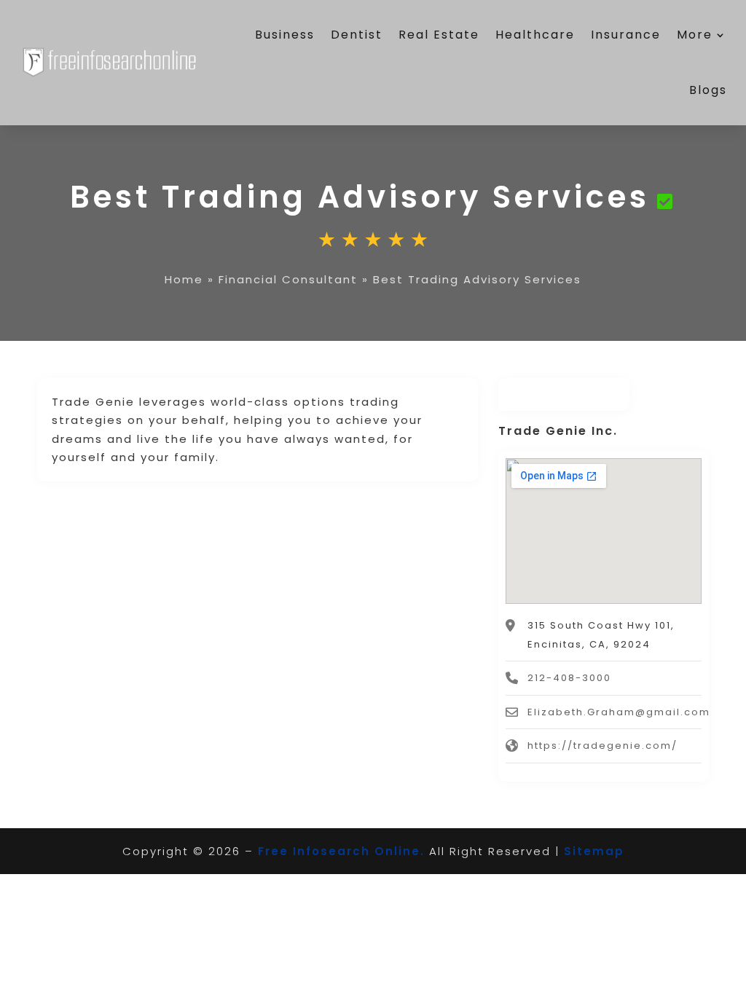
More (694, 34)
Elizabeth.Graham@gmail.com (618, 712)
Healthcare (535, 34)
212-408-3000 (569, 678)
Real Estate (438, 34)
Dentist (356, 34)
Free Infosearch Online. (341, 851)
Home (184, 279)
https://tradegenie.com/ (602, 745)
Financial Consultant (288, 279)
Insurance (626, 34)
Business (285, 34)
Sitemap (594, 851)
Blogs (708, 90)
